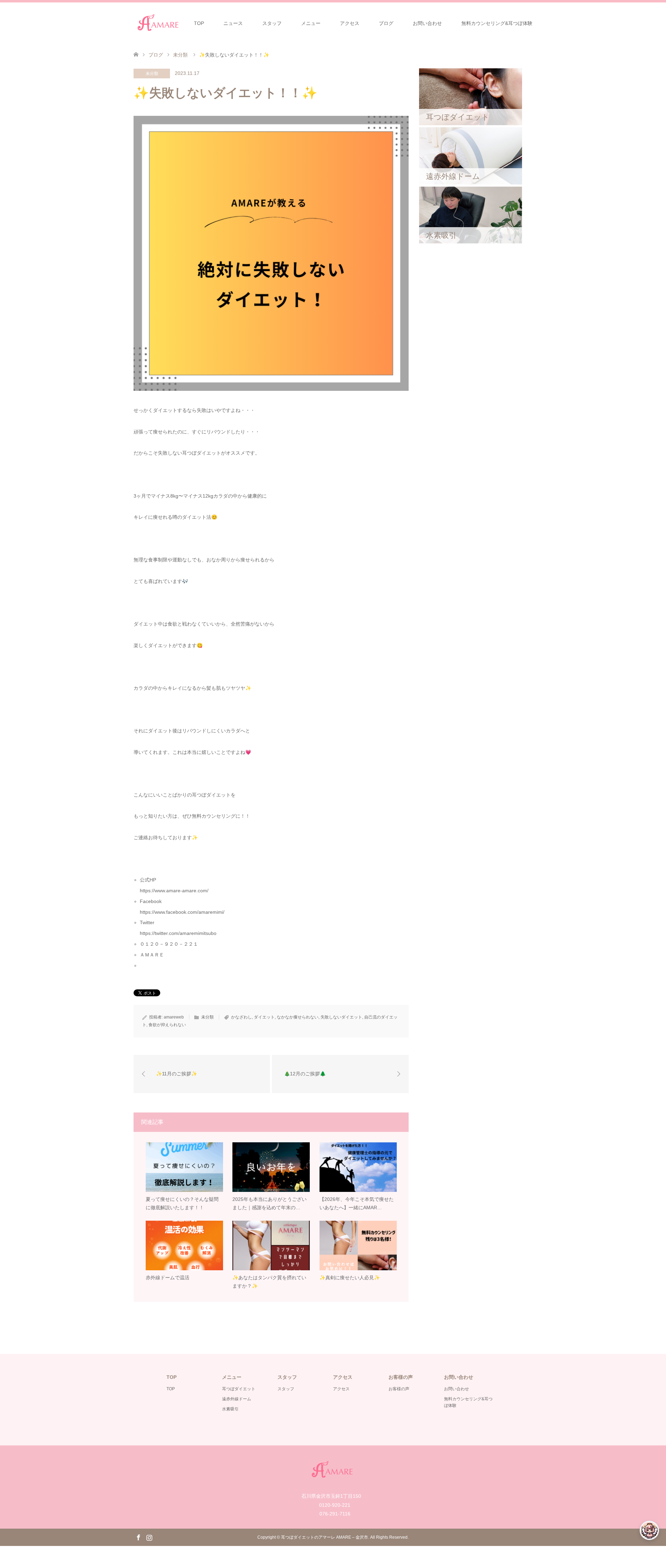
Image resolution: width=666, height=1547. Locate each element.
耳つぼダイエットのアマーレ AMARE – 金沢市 (324, 1537)
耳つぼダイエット (238, 1388)
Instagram (149, 1537)
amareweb (174, 1017)
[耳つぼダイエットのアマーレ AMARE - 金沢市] (159, 23)
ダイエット (264, 1017)
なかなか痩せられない (297, 1017)
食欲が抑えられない (167, 1024)
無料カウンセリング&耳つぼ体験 (496, 23)
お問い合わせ (427, 23)
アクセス (349, 23)
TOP (199, 23)
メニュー (311, 23)
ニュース (233, 23)
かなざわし (241, 1017)
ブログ (386, 23)
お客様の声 (398, 1388)
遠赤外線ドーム (236, 1398)
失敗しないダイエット (341, 1017)
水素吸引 (230, 1409)
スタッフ (272, 23)
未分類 (152, 73)
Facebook (138, 1537)
